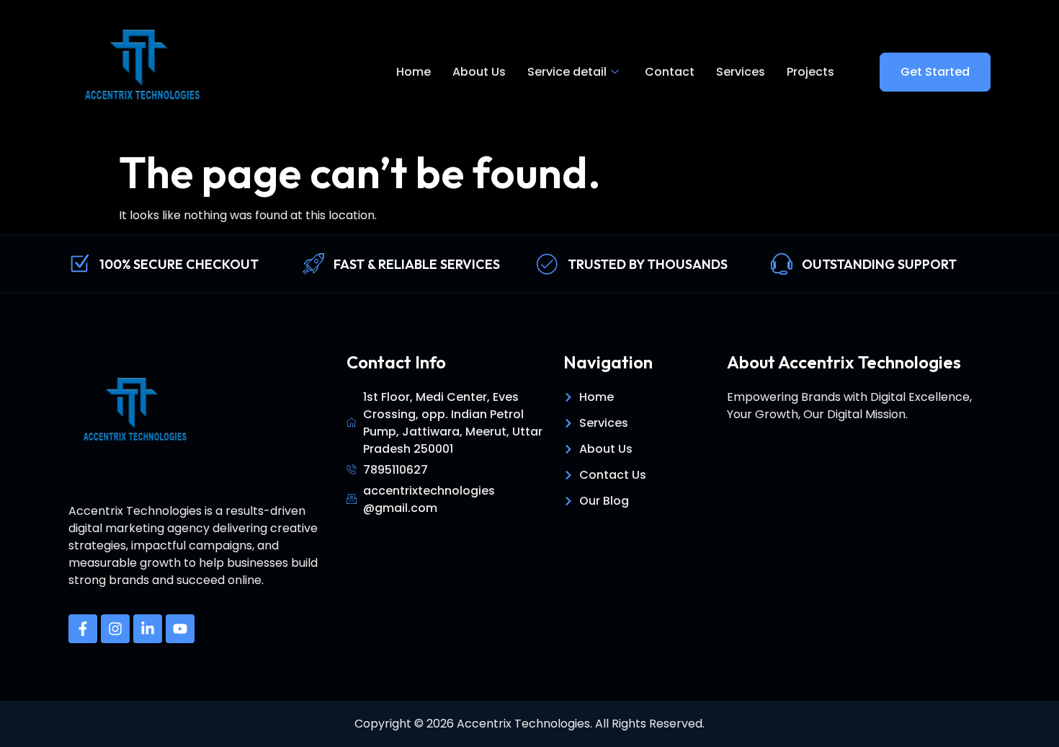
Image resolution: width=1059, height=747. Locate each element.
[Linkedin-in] (147, 628)
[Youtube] (180, 628)
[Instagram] (115, 628)
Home (413, 71)
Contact (669, 71)
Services (740, 71)
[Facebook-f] (82, 628)
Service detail (567, 71)
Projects (810, 71)
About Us (479, 71)
